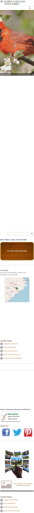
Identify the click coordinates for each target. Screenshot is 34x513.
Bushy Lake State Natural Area (12, 354)
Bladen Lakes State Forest (10, 351)
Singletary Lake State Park (11, 343)
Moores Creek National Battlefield (13, 358)
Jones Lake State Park (9, 347)
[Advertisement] (13, 228)
